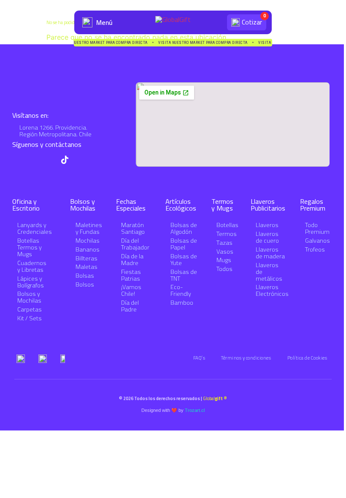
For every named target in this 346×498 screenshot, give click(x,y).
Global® (215, 398)
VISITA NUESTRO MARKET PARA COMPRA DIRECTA (122, 43)
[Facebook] (80, 159)
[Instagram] (48, 159)
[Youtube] (32, 159)
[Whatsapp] (16, 159)
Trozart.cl (195, 410)
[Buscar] (217, 22)
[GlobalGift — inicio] (173, 22)
